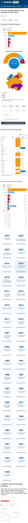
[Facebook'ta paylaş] (5, 16)
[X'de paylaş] (2, 16)
